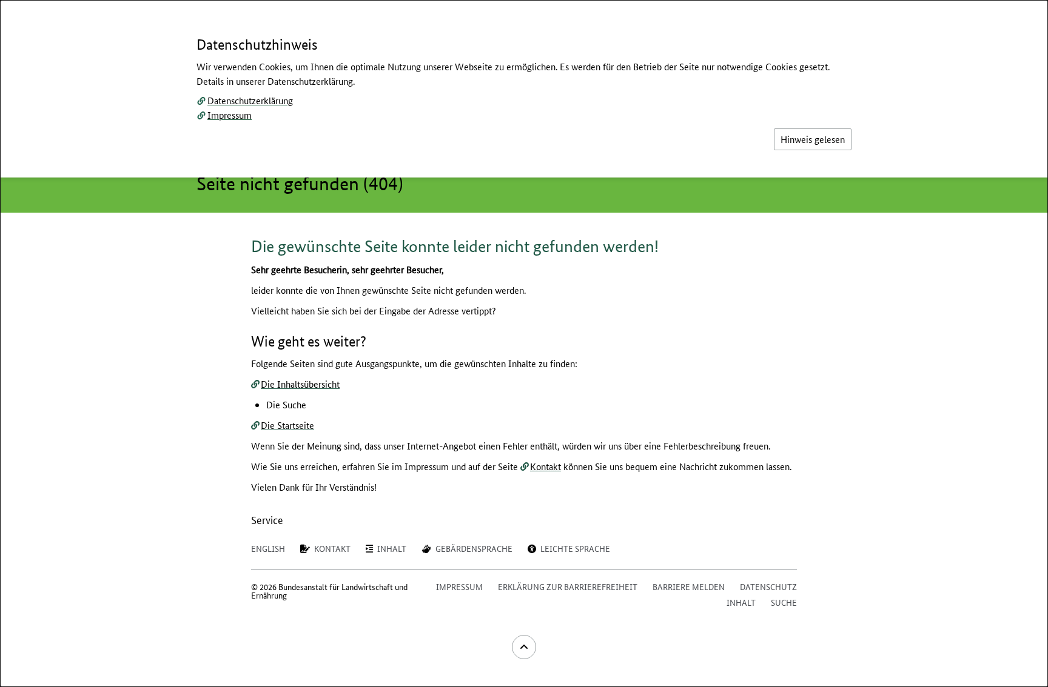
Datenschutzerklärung (250, 100)
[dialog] (524, 343)
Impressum (229, 114)
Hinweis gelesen (813, 139)
